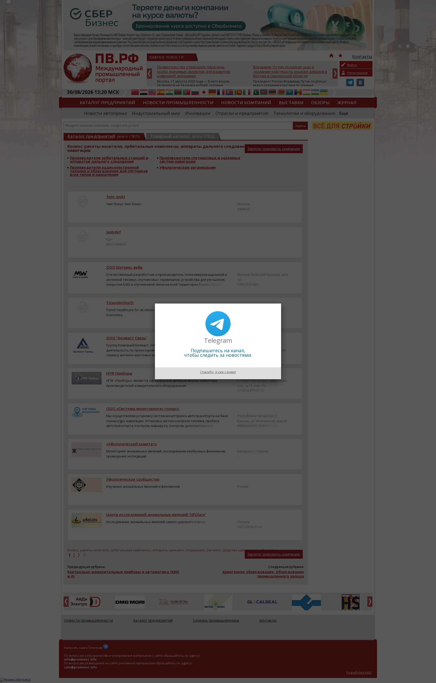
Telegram (218, 340)
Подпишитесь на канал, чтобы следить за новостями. (218, 352)
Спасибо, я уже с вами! (218, 372)
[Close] (281, 303)
